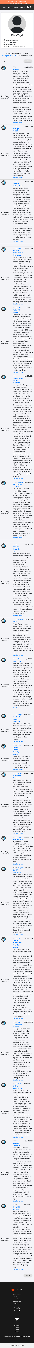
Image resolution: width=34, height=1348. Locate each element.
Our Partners (17, 1297)
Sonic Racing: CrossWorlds (17, 1086)
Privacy (17, 1331)
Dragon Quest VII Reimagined (18, 870)
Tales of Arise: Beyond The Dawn (18, 484)
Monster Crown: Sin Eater (16, 549)
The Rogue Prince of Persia (17, 1024)
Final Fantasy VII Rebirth (17, 310)
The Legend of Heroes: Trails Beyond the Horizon (17, 942)
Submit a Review (17, 1294)
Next (27, 61)
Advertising (17, 1325)
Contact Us (17, 1303)
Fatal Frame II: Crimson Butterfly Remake (17, 749)
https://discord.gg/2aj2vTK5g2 (17, 3)
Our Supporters (17, 1301)
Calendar (15, 7)
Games (9, 7)
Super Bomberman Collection (17, 775)
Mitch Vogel (5, 96)
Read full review (18, 123)
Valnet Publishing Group (23, 1336)
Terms (17, 1329)
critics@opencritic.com (9, 56)
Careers (17, 1327)
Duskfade (16, 69)
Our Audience (17, 1299)
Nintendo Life (5, 98)
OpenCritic (7, 1336)
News (4, 7)
